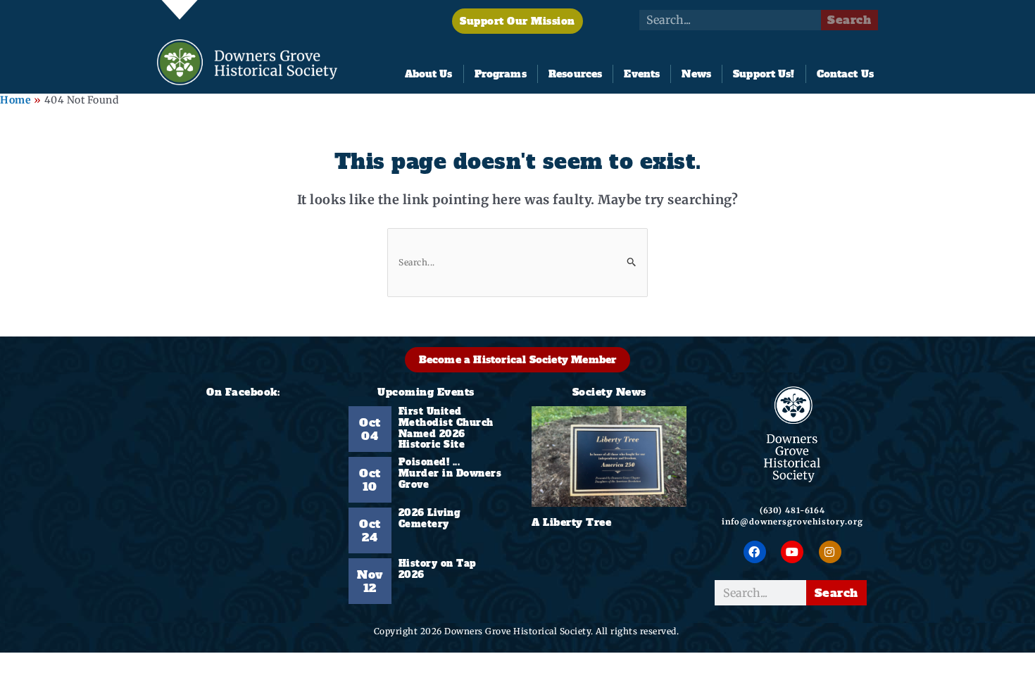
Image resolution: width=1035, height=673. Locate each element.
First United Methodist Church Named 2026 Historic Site (446, 428)
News (696, 74)
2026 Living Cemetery (430, 518)
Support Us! (763, 74)
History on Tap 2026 (438, 569)
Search (849, 19)
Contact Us (845, 74)
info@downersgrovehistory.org (792, 522)
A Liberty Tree (571, 522)
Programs (501, 74)
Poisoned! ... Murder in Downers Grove (450, 473)
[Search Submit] (632, 261)
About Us (429, 74)
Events (642, 74)
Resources (575, 74)
